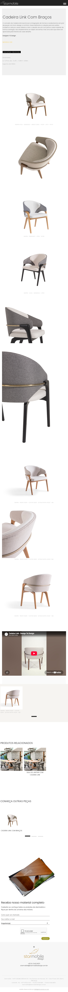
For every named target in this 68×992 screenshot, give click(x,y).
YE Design (12, 36)
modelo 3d (7, 42)
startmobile (9, 3)
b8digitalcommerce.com (41, 989)
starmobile (18, 954)
